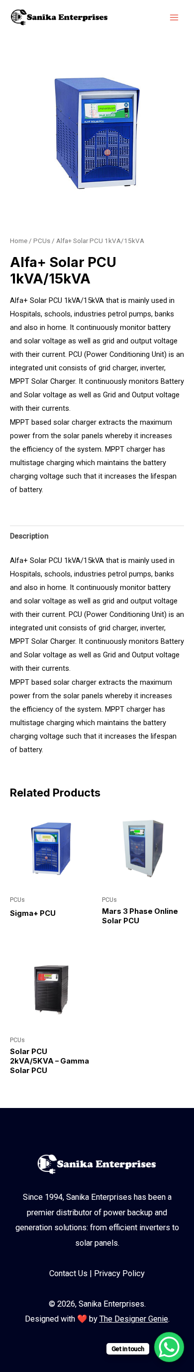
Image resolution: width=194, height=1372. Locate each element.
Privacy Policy (119, 1273)
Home (18, 241)
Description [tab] (29, 536)
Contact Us (68, 1273)
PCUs (41, 241)
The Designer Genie (133, 1319)
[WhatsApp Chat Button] (169, 1347)
